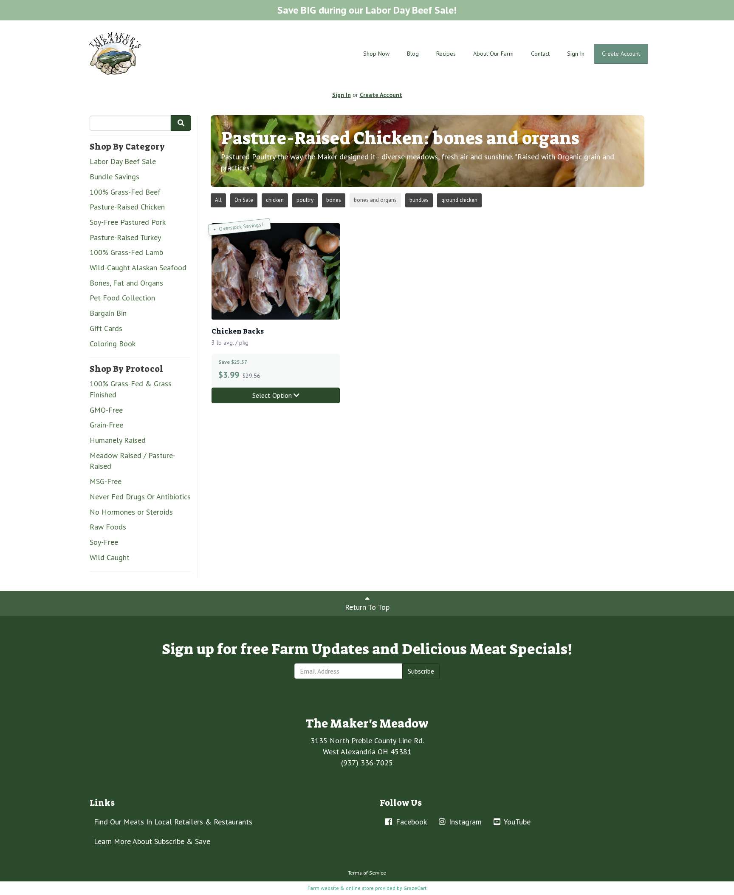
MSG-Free (105, 481)
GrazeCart (415, 888)
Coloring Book (113, 343)
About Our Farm (493, 53)
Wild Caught (110, 557)
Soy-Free (104, 542)
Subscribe (421, 671)
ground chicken (459, 200)
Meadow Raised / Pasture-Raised (132, 460)
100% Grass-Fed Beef (125, 192)
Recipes (446, 53)
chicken (275, 200)
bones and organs (375, 200)
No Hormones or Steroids (131, 512)
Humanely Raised (118, 440)
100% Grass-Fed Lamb (126, 252)
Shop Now (376, 53)
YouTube (516, 822)
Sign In (575, 53)
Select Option (273, 395)
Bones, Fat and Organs (126, 283)
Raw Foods (108, 527)
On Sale (243, 200)
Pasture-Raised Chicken (127, 207)
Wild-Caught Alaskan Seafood (138, 267)
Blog (413, 53)
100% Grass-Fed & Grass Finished (131, 389)
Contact (540, 53)
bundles (419, 200)
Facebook (410, 822)
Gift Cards (106, 328)
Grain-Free (106, 425)
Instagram (464, 822)
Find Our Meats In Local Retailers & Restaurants (173, 822)
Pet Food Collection (122, 298)
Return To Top (367, 607)
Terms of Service (367, 873)
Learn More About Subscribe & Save (152, 841)
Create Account (621, 53)
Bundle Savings (114, 176)
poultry (304, 200)
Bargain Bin (108, 313)
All (218, 200)
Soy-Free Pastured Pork (128, 222)
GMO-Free (106, 410)
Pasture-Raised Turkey (125, 237)
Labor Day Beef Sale (123, 161)
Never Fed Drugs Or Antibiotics (140, 496)
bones (333, 200)
